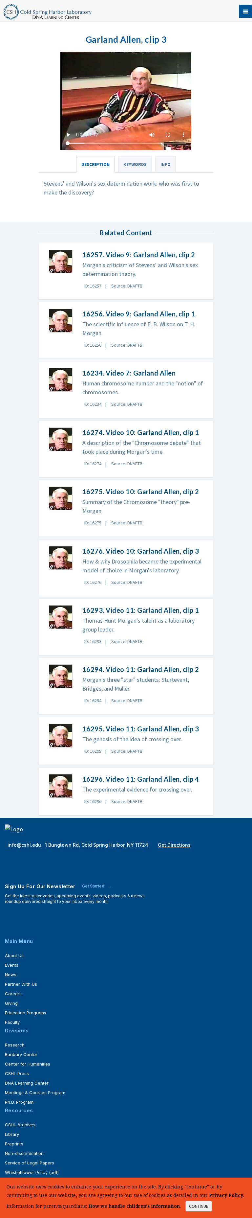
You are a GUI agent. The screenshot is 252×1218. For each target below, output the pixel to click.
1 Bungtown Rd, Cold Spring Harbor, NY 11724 (97, 845)
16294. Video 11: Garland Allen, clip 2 (140, 669)
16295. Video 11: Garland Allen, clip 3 (140, 729)
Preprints (14, 1143)
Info (165, 164)
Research (15, 1044)
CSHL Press (17, 1073)
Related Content (126, 233)
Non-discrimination (24, 1153)
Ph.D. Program (19, 1102)
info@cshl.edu (25, 845)
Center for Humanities (27, 1064)
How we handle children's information (134, 1206)
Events (11, 965)
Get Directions (174, 845)
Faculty (12, 1022)
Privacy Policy (226, 1195)
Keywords (135, 164)
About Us (14, 955)
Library (12, 1134)
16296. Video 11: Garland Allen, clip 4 (140, 779)
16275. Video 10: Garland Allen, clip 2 (140, 491)
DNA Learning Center (27, 1083)
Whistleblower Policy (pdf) (32, 1172)
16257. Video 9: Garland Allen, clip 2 (138, 255)
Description (95, 164)
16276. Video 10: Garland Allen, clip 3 (140, 551)
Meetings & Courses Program (35, 1092)
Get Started (93, 886)
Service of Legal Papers (29, 1162)
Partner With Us (21, 984)
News (10, 974)
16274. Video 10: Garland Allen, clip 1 (140, 432)
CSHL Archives (20, 1124)
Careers (13, 993)
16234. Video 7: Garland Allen (129, 373)
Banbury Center (21, 1054)
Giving (11, 1003)
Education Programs (25, 1012)
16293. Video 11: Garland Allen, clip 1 (140, 610)
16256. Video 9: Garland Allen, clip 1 (138, 314)
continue (198, 1206)
